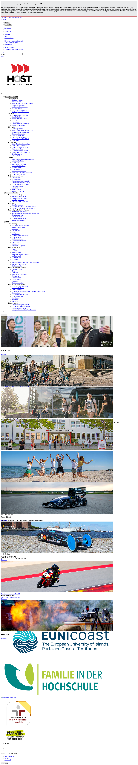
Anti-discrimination (17, 283)
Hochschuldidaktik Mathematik (21, 184)
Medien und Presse (17, 239)
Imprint (7, 758)
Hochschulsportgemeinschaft (20, 181)
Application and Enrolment (20, 115)
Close (2, 52)
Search (3, 54)
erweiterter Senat (17, 269)
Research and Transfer (11, 193)
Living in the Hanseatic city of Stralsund (24, 310)
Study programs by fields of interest (22, 103)
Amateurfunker (16, 179)
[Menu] (1, 93)
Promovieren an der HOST (20, 201)
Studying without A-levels (20, 107)
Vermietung (15, 298)
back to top (5, 763)
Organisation (16, 293)
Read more (4, 354)
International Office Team (19, 145)
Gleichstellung (16, 279)
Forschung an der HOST (19, 196)
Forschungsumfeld (17, 205)
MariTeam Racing (17, 186)
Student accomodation (18, 125)
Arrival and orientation (18, 134)
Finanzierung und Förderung (20, 123)
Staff (13, 232)
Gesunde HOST (17, 237)
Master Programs (17, 102)
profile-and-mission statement (20, 225)
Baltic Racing (16, 177)
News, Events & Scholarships (21, 144)
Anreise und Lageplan (18, 174)
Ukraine (14, 251)
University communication (20, 286)
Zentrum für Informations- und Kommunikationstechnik (28, 291)
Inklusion (15, 281)
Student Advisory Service (19, 118)
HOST (7, 222)
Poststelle (15, 301)
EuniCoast (15, 229)
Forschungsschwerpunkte (19, 198)
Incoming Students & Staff (20, 147)
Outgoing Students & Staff (20, 150)
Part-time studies (17, 108)
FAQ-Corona (16, 156)
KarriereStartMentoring (19, 166)
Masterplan (15, 122)
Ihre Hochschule (17, 117)
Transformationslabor (18, 220)
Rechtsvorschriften (17, 296)
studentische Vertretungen (19, 164)
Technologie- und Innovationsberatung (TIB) (25, 213)
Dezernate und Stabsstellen (20, 294)
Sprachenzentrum (17, 154)
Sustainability (16, 234)
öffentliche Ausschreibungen (20, 254)
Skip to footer (17, 17)
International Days (17, 149)
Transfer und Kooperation (19, 211)
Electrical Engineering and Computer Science (25, 262)
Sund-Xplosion (16, 189)
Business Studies (17, 266)
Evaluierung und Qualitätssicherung (22, 172)
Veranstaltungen (16, 252)
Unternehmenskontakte (19, 171)
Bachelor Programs (17, 100)
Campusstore (16, 230)
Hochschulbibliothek (18, 161)
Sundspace (15, 188)
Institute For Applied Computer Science (23, 206)
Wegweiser (15, 244)
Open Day (15, 120)
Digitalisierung (16, 257)
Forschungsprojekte (18, 200)
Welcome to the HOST (19, 227)
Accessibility (8, 760)
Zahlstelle (15, 299)
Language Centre (17, 289)
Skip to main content (7, 17)
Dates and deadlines (18, 135)
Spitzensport (15, 242)
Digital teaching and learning (20, 132)
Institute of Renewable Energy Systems (23, 208)
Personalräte (15, 276)
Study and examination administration (23, 159)
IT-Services (15, 162)
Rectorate (15, 272)
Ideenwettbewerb (17, 167)
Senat (13, 271)
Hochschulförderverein (19, 308)
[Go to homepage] (19, 91)
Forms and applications (19, 137)
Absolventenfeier (17, 259)
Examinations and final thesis (20, 139)
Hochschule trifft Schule (19, 240)
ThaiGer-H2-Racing (18, 191)
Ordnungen (15, 140)
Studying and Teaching (11, 96)
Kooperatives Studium (18, 105)
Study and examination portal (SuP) (22, 130)
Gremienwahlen (16, 278)
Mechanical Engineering (19, 264)
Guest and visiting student (19, 110)
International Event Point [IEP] (21, 152)
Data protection (9, 756)
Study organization (17, 129)
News (13, 249)
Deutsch (3, 19)
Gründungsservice (17, 169)
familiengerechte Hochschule (20, 112)
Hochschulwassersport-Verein (21, 182)
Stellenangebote (16, 256)
